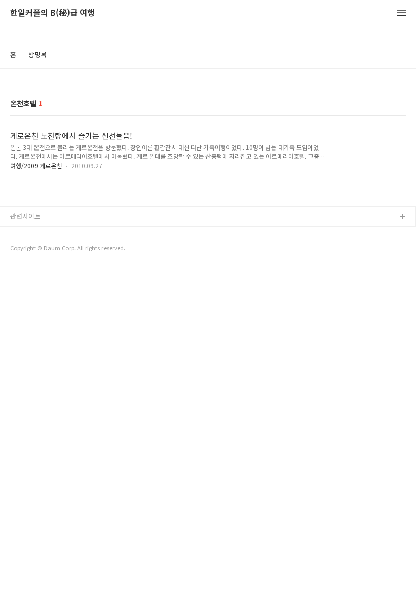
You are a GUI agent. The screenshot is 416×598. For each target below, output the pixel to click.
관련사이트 (25, 216)
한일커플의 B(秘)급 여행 (52, 13)
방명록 (37, 54)
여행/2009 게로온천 (36, 165)
